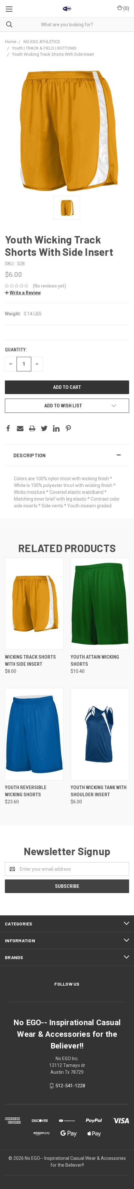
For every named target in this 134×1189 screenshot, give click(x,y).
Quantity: (16, 349)
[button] (67, 455)
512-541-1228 (70, 1086)
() (125, 8)
